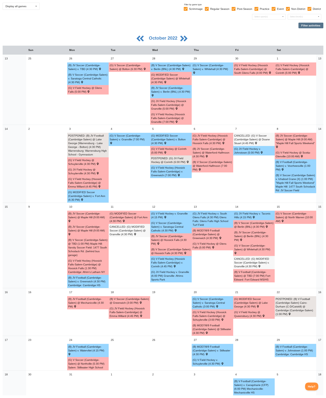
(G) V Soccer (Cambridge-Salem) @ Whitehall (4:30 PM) (252, 247)
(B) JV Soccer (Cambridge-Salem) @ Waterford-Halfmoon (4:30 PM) (211, 152)
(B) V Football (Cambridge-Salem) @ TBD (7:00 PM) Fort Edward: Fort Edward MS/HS (252, 275)
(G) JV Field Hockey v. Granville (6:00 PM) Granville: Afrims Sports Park (170, 275)
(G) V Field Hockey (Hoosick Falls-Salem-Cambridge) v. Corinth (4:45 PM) (168, 262)
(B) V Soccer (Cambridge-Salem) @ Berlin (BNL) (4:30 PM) (254, 224)
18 (6, 374)
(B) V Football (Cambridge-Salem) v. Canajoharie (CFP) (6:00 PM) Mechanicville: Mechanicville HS (251, 387)
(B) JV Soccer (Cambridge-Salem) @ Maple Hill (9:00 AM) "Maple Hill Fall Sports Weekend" (295, 139)
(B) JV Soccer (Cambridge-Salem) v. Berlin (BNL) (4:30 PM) (170, 89)
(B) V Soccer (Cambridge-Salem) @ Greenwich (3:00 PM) (129, 300)
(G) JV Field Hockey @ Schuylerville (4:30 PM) (82, 171)
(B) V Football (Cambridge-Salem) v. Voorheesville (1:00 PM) (293, 166)
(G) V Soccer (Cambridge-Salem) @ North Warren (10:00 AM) (294, 217)
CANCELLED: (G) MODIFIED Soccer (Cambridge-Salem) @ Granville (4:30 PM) (128, 230)
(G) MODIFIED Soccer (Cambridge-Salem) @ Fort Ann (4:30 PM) (129, 217)
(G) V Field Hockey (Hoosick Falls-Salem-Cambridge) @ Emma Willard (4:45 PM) (85, 182)
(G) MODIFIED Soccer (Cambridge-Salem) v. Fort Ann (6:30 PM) (86, 196)
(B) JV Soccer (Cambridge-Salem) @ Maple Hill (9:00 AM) (86, 215)
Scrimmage (196, 8)
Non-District (298, 8)
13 (6, 58)
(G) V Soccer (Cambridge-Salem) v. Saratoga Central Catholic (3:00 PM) (209, 302)
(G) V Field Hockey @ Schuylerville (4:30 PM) (82, 162)
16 (6, 292)
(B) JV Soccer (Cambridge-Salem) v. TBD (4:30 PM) (84, 67)
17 (6, 339)
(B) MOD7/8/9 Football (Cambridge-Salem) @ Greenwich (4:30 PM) (206, 234)
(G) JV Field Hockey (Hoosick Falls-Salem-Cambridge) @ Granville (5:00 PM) (168, 105)
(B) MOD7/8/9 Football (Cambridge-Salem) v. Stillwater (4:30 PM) (211, 350)
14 (6, 128)
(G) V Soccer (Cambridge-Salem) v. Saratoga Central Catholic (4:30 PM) (167, 226)
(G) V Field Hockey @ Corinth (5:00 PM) (169, 150)
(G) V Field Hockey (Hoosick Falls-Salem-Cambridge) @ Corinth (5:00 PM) (292, 69)
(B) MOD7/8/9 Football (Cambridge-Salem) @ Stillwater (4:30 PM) (212, 329)
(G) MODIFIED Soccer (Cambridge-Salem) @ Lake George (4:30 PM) (251, 302)
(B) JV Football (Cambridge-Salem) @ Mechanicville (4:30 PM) (86, 302)
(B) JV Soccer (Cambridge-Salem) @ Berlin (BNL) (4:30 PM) (251, 236)
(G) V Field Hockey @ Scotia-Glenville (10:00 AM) (293, 154)
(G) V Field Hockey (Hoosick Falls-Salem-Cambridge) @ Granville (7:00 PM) (168, 118)
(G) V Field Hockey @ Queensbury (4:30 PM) (248, 314)
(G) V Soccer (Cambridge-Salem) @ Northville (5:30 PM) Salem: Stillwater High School (86, 363)
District (317, 8)
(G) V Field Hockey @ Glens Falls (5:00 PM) (85, 89)
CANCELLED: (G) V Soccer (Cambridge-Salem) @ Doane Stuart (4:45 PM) (252, 139)
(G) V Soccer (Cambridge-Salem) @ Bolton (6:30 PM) (126, 67)
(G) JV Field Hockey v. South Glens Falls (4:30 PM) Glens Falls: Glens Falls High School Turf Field (210, 219)
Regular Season (219, 8)
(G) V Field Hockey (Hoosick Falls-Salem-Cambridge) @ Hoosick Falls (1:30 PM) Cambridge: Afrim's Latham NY (86, 266)
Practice (264, 8)
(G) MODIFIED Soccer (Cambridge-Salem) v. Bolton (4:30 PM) (168, 139)
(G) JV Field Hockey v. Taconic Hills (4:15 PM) (252, 215)
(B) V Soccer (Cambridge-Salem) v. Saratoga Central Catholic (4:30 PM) (88, 78)
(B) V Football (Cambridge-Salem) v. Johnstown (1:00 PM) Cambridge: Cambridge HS (294, 350)
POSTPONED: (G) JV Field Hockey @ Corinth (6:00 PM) (168, 160)
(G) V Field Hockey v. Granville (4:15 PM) (169, 215)
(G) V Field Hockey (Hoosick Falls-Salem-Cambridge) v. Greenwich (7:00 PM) (168, 171)
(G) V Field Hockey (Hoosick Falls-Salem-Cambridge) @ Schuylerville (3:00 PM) (209, 316)
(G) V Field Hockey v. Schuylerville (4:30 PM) (207, 361)
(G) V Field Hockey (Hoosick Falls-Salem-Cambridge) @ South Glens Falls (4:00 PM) (251, 69)
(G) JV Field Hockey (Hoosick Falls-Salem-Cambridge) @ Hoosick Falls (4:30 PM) (210, 139)
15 (6, 206)
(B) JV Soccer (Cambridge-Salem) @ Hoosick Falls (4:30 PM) (169, 240)
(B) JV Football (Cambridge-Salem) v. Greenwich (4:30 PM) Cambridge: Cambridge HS (86, 281)
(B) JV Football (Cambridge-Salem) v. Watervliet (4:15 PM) (86, 348)
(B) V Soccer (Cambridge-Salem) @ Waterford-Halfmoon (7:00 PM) (212, 166)
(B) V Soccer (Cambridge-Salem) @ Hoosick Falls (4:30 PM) (171, 251)
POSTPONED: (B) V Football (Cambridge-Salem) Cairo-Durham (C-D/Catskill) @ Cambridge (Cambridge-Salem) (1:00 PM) (294, 306)
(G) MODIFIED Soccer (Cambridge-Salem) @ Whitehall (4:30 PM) (170, 78)
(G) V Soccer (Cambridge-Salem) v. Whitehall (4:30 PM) (210, 67)
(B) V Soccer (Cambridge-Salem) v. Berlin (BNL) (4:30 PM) (171, 67)
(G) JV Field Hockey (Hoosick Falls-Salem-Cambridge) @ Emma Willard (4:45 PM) (127, 312)
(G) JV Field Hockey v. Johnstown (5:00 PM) (247, 150)
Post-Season (244, 8)
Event (280, 8)
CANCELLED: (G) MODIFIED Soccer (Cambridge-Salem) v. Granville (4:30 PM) (251, 262)
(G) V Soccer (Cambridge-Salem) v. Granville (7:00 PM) (127, 137)
